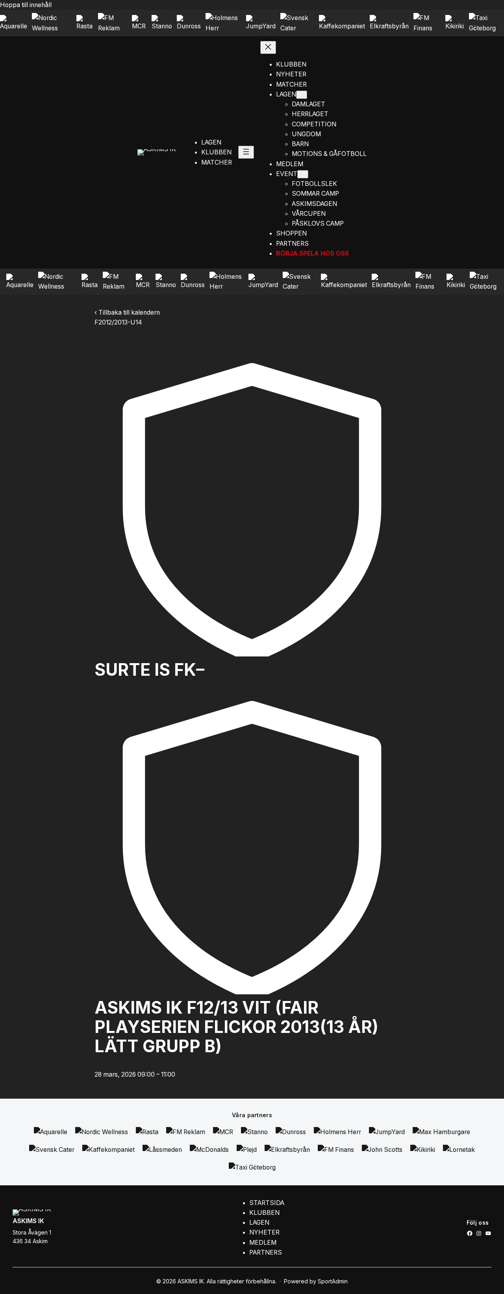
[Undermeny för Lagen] (301, 95)
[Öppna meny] (246, 152)
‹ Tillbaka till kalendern (127, 312)
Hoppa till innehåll (26, 5)
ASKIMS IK (28, 1221)
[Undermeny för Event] (302, 174)
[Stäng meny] (268, 47)
